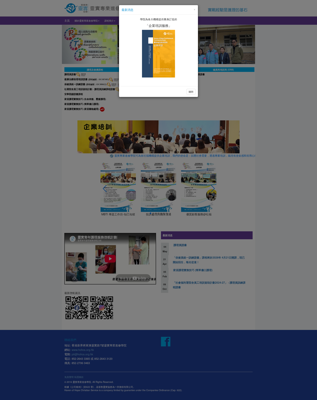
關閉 (191, 91)
